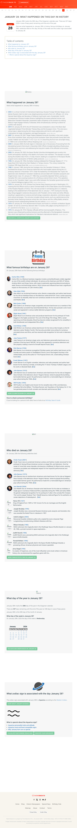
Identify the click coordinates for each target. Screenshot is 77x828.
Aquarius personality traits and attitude (21, 725)
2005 (10, 144)
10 (2, 10)
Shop (23, 804)
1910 (24, 370)
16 (22, 10)
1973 (24, 474)
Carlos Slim (16, 277)
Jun (36, 7)
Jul (41, 7)
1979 (10, 184)
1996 (10, 161)
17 (26, 10)
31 (74, 10)
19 (32, 10)
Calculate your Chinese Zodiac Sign (20, 733)
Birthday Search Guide (53, 400)
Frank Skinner (18, 360)
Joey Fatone (18, 338)
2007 (10, 135)
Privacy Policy (33, 812)
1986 (26, 525)
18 (29, 10)
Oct (56, 7)
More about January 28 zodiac (18, 704)
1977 (24, 338)
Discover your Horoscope (44, 733)
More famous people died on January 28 (21, 557)
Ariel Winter (18, 326)
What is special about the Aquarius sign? (22, 55)
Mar (20, 7)
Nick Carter (17, 303)
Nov (61, 7)
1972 (10, 210)
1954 (24, 348)
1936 (22, 291)
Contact (42, 808)
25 (53, 10)
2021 (24, 460)
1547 (22, 501)
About (35, 808)
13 (12, 10)
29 (67, 10)
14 (15, 10)
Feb (15, 7)
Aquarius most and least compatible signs (22, 727)
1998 (24, 326)
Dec (66, 7)
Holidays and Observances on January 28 (22, 649)
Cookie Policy (43, 812)
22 (42, 10)
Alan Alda (17, 291)
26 (56, 10)
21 (39, 10)
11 (5, 10)
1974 (10, 203)
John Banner (18, 370)
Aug (46, 7)
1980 (10, 167)
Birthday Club (56, 804)
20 (36, 10)
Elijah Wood (18, 313)
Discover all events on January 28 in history (23, 218)
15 (19, 10)
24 (49, 10)
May (30, 7)
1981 (24, 313)
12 (9, 10)
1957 (25, 360)
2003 (10, 152)
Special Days (46, 804)
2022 (10, 112)
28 (16, 639)
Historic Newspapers (33, 804)
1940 (22, 277)
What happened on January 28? (18, 44)
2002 (26, 517)
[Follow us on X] (36, 799)
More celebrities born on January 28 (21, 393)
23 (46, 10)
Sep (51, 7)
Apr (25, 7)
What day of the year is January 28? (20, 50)
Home (17, 804)
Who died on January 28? (16, 48)
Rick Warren (18, 348)
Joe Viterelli (18, 486)
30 (70, 10)
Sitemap (28, 808)
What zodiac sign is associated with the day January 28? (27, 53)
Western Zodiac (62, 700)
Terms (49, 808)
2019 (10, 127)
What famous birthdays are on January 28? (22, 46)
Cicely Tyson (18, 460)
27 (59, 10)
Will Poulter (18, 383)
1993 (23, 383)
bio (41, 287)
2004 (24, 486)
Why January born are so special (19, 729)
